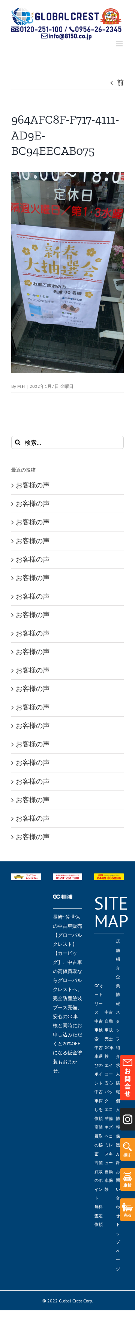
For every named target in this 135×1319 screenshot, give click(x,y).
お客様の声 (33, 485)
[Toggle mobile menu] (120, 43)
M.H (21, 386)
